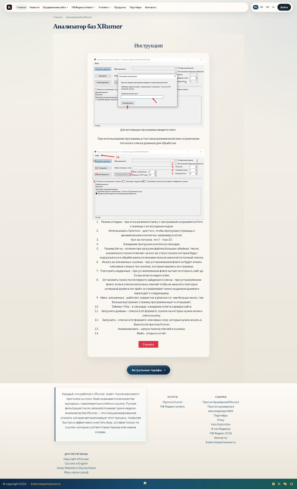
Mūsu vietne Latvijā (76, 472)
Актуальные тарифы (147, 370)
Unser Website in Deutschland (76, 468)
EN (261, 7)
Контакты (220, 437)
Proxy (220, 420)
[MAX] (291, 484)
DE (267, 7)
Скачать (148, 344)
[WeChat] (285, 484)
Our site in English (76, 463)
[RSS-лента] (279, 484)
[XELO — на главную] (9, 7)
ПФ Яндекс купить (172, 406)
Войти (284, 7)
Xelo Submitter (220, 424)
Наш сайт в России (76, 459)
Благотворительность (221, 442)
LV (273, 7)
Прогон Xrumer (173, 402)
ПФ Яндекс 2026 (221, 433)
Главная (57, 17)
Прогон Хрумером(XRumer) (221, 402)
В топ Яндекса (220, 429)
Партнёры (221, 415)
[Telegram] (273, 484)
